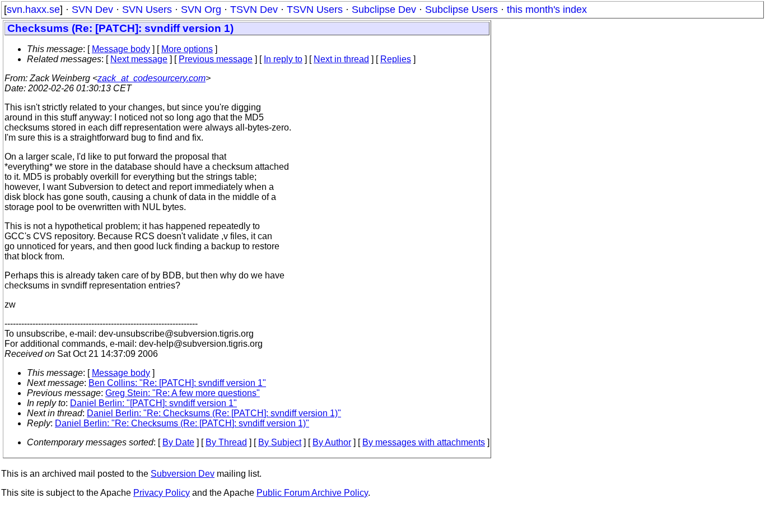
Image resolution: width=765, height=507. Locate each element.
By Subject (279, 442)
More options (187, 49)
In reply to (283, 59)
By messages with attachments (423, 442)
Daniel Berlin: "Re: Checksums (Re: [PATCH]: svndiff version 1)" (214, 413)
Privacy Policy (161, 492)
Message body (121, 49)
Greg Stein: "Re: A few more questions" (182, 393)
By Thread (226, 442)
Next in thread (341, 59)
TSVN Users (315, 9)
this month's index (547, 9)
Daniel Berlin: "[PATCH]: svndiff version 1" (153, 403)
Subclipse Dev (384, 9)
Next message (138, 59)
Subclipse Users (461, 9)
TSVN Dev (254, 9)
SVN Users (147, 9)
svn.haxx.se (33, 9)
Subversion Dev (182, 473)
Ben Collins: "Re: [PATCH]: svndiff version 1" (177, 383)
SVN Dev (92, 9)
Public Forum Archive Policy (312, 492)
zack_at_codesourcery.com (151, 78)
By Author (331, 442)
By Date (178, 442)
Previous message (216, 59)
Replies (395, 59)
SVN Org (201, 9)
